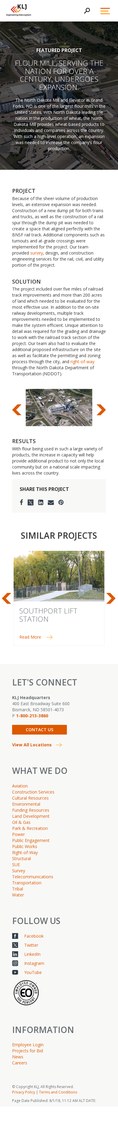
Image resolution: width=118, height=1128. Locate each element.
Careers (19, 1063)
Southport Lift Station (48, 614)
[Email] (51, 502)
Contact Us (39, 729)
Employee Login (28, 1044)
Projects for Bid (27, 1051)
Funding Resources (30, 810)
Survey (18, 870)
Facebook (34, 936)
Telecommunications (32, 877)
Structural (21, 858)
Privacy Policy (23, 1092)
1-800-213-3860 (32, 716)
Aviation (20, 786)
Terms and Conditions (58, 1092)
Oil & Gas (21, 822)
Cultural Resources (30, 798)
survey (36, 253)
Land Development (31, 816)
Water (18, 895)
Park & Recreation (30, 828)
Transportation (26, 883)
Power (18, 834)
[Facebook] (21, 502)
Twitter (31, 945)
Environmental (26, 804)
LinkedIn (32, 954)
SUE (16, 864)
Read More (30, 637)
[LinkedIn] (40, 502)
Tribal (17, 889)
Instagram (34, 963)
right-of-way (82, 361)
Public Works (24, 846)
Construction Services (33, 792)
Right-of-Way (25, 852)
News (17, 1057)
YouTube (33, 972)
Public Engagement (31, 840)
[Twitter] (31, 502)
